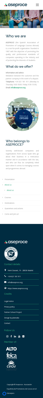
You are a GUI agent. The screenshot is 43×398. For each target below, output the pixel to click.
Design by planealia (11, 318)
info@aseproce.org (15, 282)
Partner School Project (13, 312)
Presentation (10, 179)
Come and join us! (12, 214)
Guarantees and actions (14, 208)
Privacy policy (9, 307)
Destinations (9, 203)
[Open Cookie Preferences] (4, 395)
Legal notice (9, 301)
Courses (8, 197)
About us (8, 185)
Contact (7, 323)
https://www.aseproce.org (18, 288)
